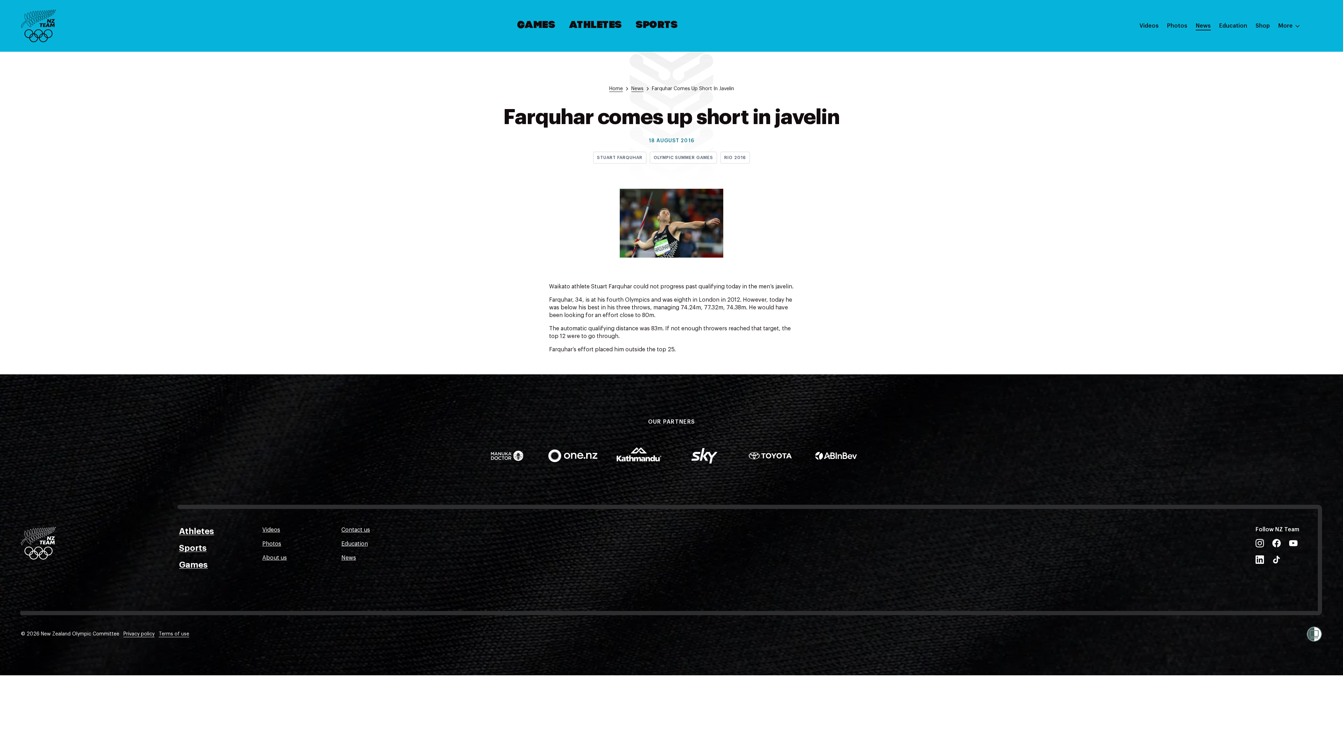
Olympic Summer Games (683, 158)
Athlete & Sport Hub (1246, 60)
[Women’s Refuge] (1314, 634)
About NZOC (1235, 46)
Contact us (355, 530)
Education (1233, 26)
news (637, 88)
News (1203, 26)
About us (274, 558)
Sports (657, 25)
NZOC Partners (1239, 88)
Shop (1263, 26)
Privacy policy (139, 634)
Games (537, 25)
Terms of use (174, 634)
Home (616, 88)
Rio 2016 (735, 158)
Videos (1149, 26)
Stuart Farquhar (619, 158)
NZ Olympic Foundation (1250, 102)
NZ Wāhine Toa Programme (1255, 116)
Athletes (595, 25)
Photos (1177, 26)
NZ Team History (1241, 74)
